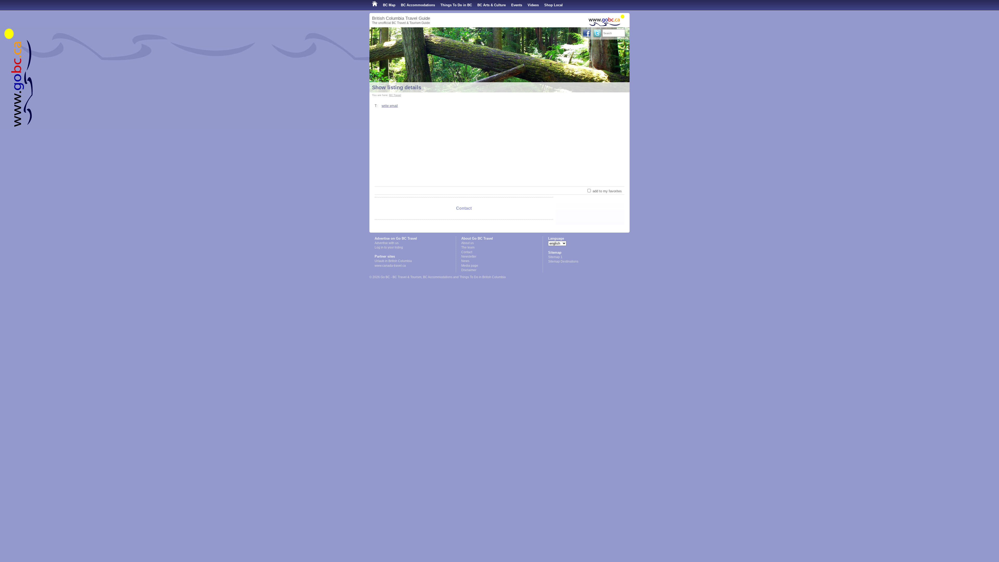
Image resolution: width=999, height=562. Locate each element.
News (465, 261)
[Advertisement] (499, 147)
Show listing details (396, 87)
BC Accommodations (418, 5)
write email (390, 106)
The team (468, 247)
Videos (533, 5)
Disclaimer (468, 270)
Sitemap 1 (555, 257)
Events (516, 5)
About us (467, 243)
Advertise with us (387, 243)
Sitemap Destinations (563, 261)
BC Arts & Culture (491, 5)
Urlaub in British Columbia (393, 261)
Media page (469, 265)
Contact (466, 252)
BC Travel (395, 95)
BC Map (389, 5)
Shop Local (553, 5)
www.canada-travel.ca (390, 265)
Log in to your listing (389, 247)
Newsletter (468, 256)
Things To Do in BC (456, 5)
